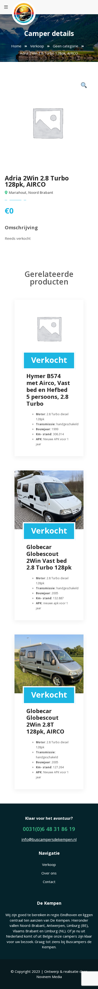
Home (16, 46)
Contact (49, 881)
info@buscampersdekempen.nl (49, 839)
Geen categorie (65, 46)
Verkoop (37, 46)
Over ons (49, 873)
